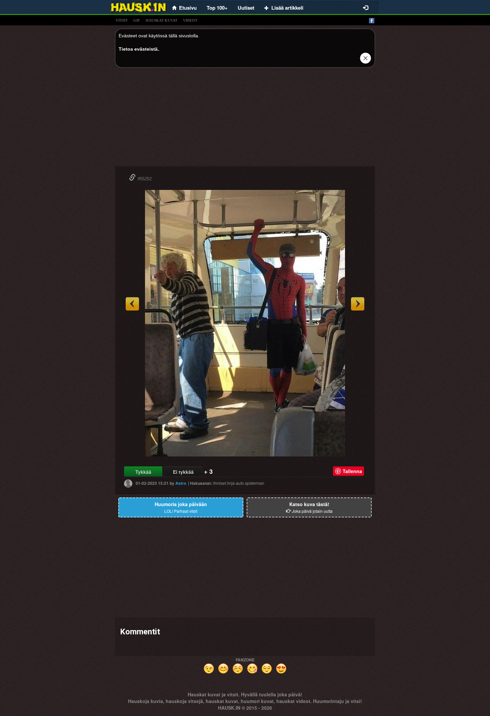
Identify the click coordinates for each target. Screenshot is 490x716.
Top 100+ (217, 7)
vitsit (122, 20)
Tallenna (352, 471)
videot (190, 20)
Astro (180, 483)
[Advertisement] (245, 119)
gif (136, 20)
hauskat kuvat (161, 20)
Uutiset (246, 7)
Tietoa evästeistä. (139, 49)
